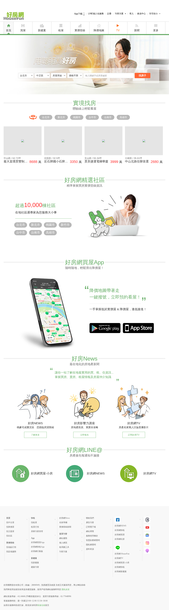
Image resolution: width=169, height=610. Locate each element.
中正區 (39, 75)
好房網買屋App (37, 542)
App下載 (78, 14)
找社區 (9, 536)
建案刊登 (35, 567)
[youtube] (147, 529)
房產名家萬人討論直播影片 (134, 427)
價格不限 (73, 75)
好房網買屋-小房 (122, 562)
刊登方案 (119, 13)
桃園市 (77, 117)
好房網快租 (120, 530)
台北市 (46, 117)
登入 (131, 13)
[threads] (147, 521)
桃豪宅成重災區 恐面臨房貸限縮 (35, 427)
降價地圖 (99, 30)
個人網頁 (63, 543)
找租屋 (34, 522)
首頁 (8, 30)
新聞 (136, 30)
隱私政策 (65, 589)
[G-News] (147, 537)
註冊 (109, 13)
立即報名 (84, 435)
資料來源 (90, 549)
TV (118, 30)
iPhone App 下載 (104, 328)
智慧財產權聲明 (93, 540)
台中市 (92, 117)
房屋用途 (57, 75)
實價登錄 (80, 30)
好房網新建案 (121, 571)
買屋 (23, 30)
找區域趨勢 (11, 551)
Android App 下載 (138, 328)
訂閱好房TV (133, 435)
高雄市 (123, 117)
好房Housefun (14, 16)
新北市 (61, 117)
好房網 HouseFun (122, 554)
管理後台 (153, 13)
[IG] (147, 545)
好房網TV (119, 558)
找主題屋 (10, 531)
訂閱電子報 (91, 527)
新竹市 (65, 224)
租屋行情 (35, 527)
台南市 (108, 117)
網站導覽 (90, 531)
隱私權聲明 (91, 545)
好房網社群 (120, 539)
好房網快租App (37, 547)
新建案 (42, 30)
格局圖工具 (64, 547)
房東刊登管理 (37, 531)
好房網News (64, 518)
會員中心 (141, 13)
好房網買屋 (120, 534)
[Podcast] (147, 552)
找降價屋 (10, 527)
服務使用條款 (92, 536)
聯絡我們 (90, 518)
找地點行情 (11, 547)
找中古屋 (10, 522)
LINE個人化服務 (96, 13)
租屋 (61, 30)
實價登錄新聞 (65, 527)
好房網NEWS (120, 526)
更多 (155, 30)
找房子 (142, 75)
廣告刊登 (90, 522)
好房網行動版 (37, 551)
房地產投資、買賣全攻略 (84, 427)
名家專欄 (63, 522)
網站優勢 (63, 538)
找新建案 (35, 562)
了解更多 (35, 435)
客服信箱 (41, 605)
